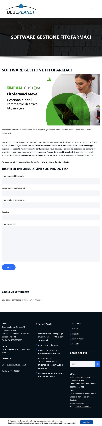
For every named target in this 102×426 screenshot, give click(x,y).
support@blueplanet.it (16, 365)
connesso (16, 300)
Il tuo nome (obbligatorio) (13, 176)
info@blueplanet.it (83, 406)
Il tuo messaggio (9, 224)
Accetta (86, 422)
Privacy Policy (77, 339)
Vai (97, 364)
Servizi (75, 329)
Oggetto (5, 212)
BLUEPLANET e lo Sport (48, 345)
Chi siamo (76, 324)
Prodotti (75, 334)
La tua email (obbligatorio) (13, 188)
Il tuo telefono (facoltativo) (13, 200)
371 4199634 (15, 371)
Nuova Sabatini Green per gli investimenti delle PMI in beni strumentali (51, 336)
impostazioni (71, 423)
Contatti (75, 344)
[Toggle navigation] (93, 9)
